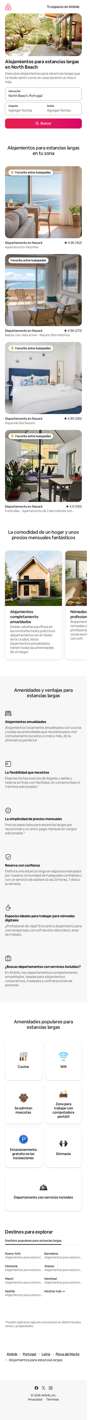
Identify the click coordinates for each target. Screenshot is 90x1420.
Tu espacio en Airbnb (63, 7)
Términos (52, 1399)
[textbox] (24, 110)
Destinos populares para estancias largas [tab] (33, 1240)
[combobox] (43, 95)
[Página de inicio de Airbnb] (8, 6)
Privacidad (35, 1399)
